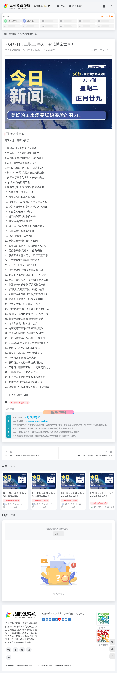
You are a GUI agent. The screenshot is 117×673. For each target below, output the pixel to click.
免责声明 (80, 613)
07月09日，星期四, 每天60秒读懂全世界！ (101, 494)
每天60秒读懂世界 (25, 33)
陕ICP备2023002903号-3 (43, 665)
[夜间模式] (112, 656)
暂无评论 (10, 515)
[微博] (22, 649)
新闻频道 (12, 33)
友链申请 (46, 613)
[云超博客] (29, 649)
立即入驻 (108, 16)
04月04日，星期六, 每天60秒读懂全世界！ (43, 494)
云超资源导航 (26, 665)
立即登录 (58, 533)
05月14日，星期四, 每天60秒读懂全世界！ (14, 494)
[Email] (8, 657)
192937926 (90, 424)
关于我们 (68, 613)
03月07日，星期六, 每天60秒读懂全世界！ (72, 494)
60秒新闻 (50, 50)
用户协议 (57, 613)
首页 (5, 33)
